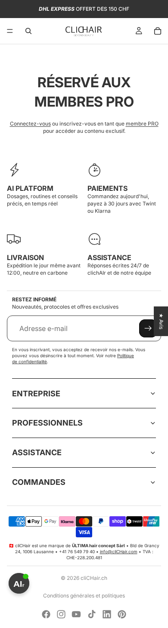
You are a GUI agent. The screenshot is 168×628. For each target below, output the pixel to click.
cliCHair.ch (94, 578)
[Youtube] (76, 614)
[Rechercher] (28, 30)
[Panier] (157, 30)
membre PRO (142, 123)
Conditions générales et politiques (84, 595)
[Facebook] (46, 614)
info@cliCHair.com (118, 551)
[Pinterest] (122, 614)
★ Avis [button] (161, 321)
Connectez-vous (30, 123)
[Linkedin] (107, 614)
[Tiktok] (92, 614)
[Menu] (10, 31)
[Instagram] (61, 614)
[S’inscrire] (148, 328)
